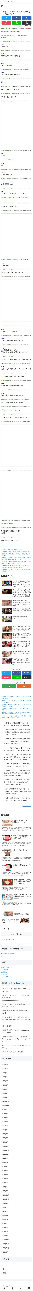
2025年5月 (5, 1126)
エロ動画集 (4, 969)
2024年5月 (5, 1174)
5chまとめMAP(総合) (7, 953)
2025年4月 (5, 1130)
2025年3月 (5, 1134)
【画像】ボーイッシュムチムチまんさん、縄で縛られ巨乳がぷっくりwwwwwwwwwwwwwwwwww (16, 998)
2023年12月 (5, 1195)
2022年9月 (5, 1252)
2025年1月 (5, 1142)
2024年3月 (5, 1183)
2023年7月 (5, 1215)
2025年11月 (5, 1101)
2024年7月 (5, 1166)
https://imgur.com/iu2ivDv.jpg (10, 31)
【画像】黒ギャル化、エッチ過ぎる (12, 1052)
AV (2, 1265)
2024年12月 (5, 1146)
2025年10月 (5, 1105)
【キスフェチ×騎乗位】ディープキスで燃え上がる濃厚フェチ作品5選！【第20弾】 (17, 765)
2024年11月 (5, 1150)
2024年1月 (5, 1191)
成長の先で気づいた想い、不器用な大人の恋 (12, 549)
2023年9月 (5, 1207)
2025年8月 (5, 1113)
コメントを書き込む (16, 934)
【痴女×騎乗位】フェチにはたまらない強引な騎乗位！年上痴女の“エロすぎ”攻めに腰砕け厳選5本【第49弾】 (17, 732)
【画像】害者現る (7, 1026)
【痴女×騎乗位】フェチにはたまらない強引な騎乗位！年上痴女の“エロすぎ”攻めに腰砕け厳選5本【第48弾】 (17, 791)
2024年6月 (5, 1170)
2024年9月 (5, 1158)
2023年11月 (5, 1199)
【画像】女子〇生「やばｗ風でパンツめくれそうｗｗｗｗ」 (16, 990)
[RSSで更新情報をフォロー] (24, 686)
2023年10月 (5, 1203)
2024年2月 (5, 1187)
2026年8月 (5, 1064)
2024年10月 (5, 1154)
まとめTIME (5, 977)
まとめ (4, 575)
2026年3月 (5, 1085)
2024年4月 (5, 1178)
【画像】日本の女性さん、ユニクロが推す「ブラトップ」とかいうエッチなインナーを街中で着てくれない (16, 1039)
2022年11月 (5, 1244)
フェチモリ (4, 974)
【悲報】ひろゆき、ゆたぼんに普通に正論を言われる (16, 551)
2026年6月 (5, 1073)
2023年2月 (5, 1231)
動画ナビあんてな (6, 967)
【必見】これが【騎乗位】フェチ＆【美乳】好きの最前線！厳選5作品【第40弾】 (16, 724)
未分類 (4, 1273)
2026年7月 (5, 1069)
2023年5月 (5, 1223)
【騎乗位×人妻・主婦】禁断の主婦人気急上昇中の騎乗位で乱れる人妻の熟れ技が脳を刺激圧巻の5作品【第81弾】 (17, 782)
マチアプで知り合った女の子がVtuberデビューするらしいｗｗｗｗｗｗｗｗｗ (16, 1047)
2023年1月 (5, 1236)
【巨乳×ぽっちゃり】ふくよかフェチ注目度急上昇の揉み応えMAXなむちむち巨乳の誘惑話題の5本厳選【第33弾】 (17, 773)
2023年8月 (5, 1211)
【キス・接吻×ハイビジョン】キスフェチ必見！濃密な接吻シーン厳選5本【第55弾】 (17, 749)
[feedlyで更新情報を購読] (9, 686)
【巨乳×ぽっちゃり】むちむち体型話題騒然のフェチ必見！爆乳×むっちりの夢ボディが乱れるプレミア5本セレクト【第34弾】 (17, 757)
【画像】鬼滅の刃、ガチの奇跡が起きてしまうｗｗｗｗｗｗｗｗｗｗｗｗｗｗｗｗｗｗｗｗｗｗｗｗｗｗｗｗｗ (16, 1019)
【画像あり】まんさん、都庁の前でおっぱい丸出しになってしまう (16, 1005)
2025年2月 (5, 1138)
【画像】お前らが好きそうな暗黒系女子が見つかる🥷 (16, 1012)
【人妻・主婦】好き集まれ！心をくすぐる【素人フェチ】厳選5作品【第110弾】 (17, 799)
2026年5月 (5, 1077)
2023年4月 (5, 1227)
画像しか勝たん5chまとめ (14, 983)
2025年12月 (5, 1097)
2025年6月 (5, 1121)
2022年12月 (5, 1240)
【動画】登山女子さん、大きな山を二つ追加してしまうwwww (16, 1031)
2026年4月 (5, 1081)
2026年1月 (5, 1093)
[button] (29, 594)
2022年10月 (5, 1248)
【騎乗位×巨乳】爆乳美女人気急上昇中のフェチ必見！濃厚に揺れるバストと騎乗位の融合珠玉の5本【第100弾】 (17, 741)
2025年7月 (5, 1117)
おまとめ (4, 972)
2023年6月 (5, 1219)
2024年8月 (5, 1162)
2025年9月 (5, 1109)
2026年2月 (5, 1089)
